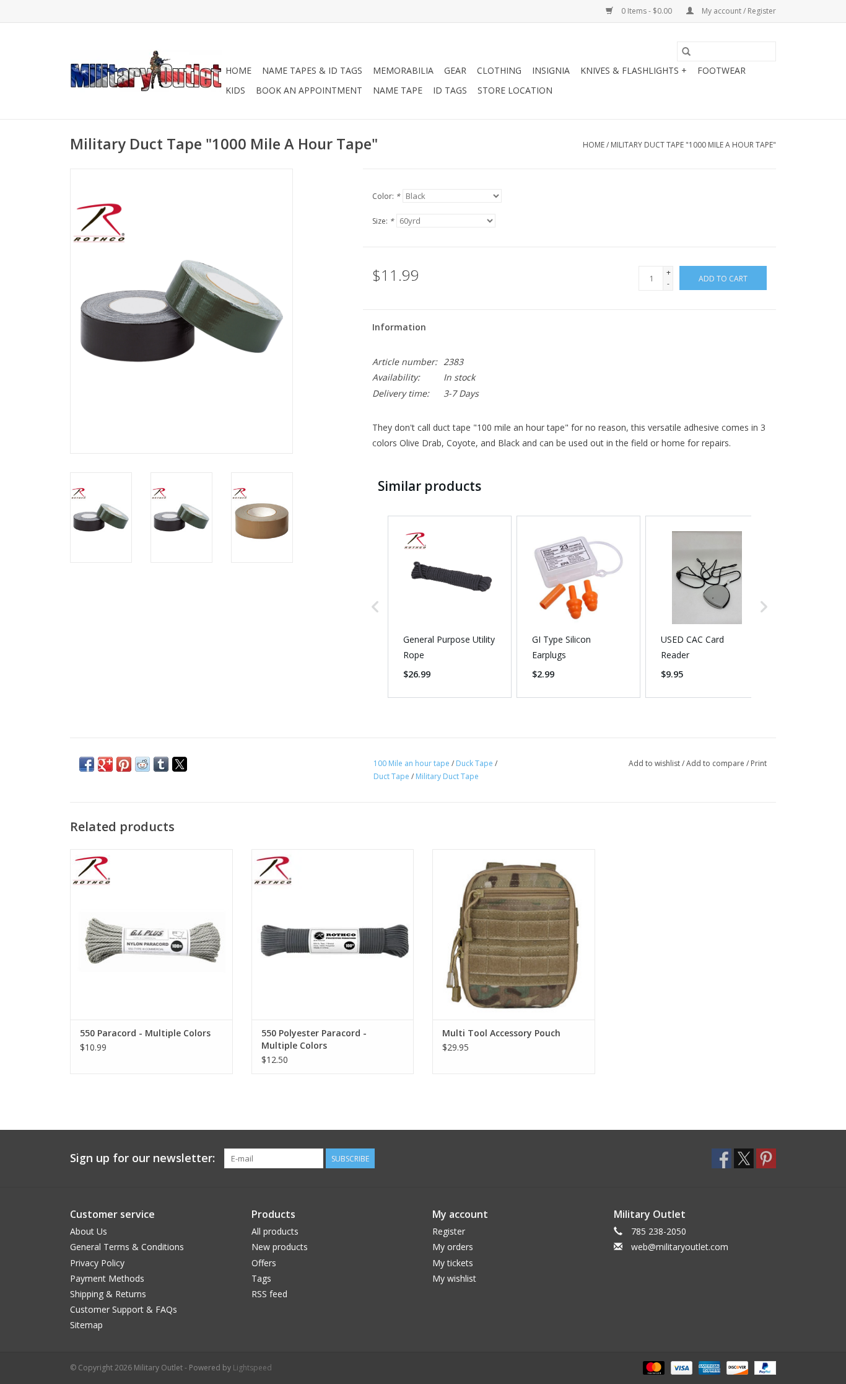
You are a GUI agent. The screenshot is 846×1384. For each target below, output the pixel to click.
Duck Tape (474, 763)
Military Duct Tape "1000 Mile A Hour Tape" (693, 144)
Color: (386, 196)
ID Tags (450, 90)
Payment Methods (107, 1278)
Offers (263, 1263)
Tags (261, 1278)
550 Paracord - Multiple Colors (145, 1033)
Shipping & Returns (108, 1294)
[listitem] (450, 607)
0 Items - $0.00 (646, 11)
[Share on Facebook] (86, 764)
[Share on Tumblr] (161, 764)
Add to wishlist (655, 763)
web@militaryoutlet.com (679, 1247)
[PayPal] (763, 1367)
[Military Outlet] (146, 71)
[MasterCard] (652, 1367)
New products (279, 1247)
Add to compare (716, 763)
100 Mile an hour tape (411, 763)
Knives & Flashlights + (633, 70)
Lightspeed (252, 1367)
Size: (383, 221)
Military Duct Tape (447, 776)
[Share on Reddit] (142, 764)
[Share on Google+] (105, 764)
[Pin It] (123, 764)
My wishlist (454, 1278)
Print (759, 763)
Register (448, 1231)
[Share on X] (179, 764)
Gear (455, 70)
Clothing (499, 70)
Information (399, 327)
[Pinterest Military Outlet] (766, 1158)
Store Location (515, 90)
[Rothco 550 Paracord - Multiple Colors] (151, 934)
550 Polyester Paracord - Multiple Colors (314, 1039)
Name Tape (397, 90)
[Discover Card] (736, 1367)
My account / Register (738, 11)
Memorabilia (403, 70)
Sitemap (86, 1325)
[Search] (686, 51)
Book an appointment (309, 90)
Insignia (551, 70)
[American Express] (708, 1367)
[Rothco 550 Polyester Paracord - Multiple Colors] (332, 934)
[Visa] (680, 1367)
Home (238, 70)
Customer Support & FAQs (123, 1309)
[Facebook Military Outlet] (721, 1158)
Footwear (721, 70)
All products (275, 1231)
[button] (375, 606)
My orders (452, 1247)
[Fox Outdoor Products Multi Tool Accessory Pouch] (513, 934)
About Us (88, 1231)
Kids (235, 90)
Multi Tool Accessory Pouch (501, 1033)
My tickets (452, 1263)
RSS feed (269, 1294)
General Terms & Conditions (127, 1247)
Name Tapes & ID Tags (312, 70)
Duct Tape (391, 776)
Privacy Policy (97, 1263)
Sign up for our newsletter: (142, 1158)
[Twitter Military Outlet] (744, 1158)
